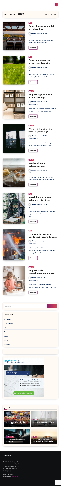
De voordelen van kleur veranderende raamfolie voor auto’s (43, 441)
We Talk (14, 476)
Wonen (31, 91)
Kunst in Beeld (8, 323)
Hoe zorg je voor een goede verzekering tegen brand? (42, 237)
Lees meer (33, 47)
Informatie (7, 319)
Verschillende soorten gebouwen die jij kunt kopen (40, 200)
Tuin (30, 22)
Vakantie (6, 336)
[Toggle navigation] (4, 5)
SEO (18, 476)
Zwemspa (7, 344)
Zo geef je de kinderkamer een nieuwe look (42, 274)
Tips (30, 194)
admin (33, 33)
